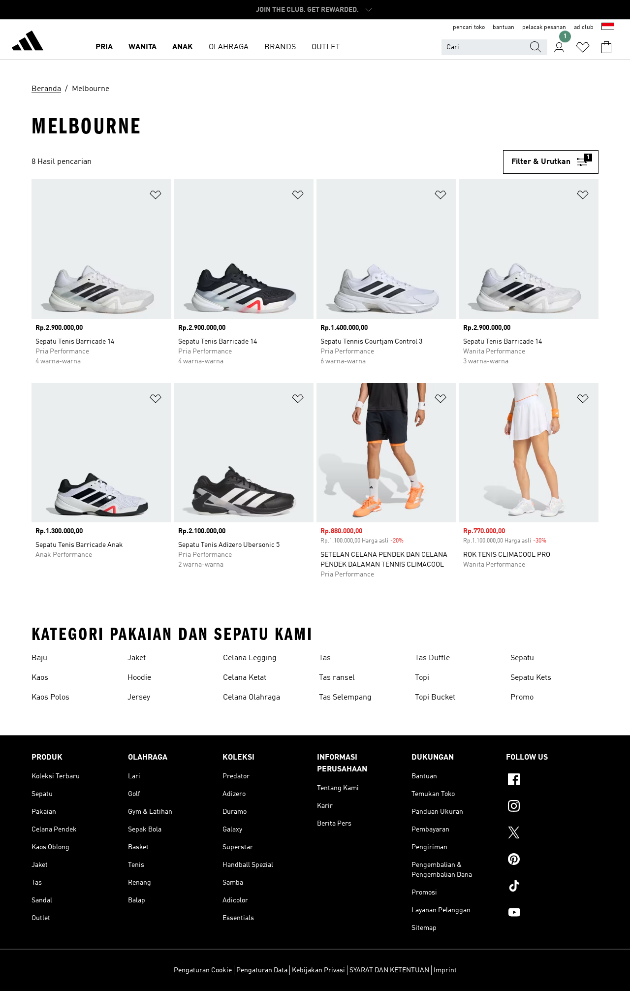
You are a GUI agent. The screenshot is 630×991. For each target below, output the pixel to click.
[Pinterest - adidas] (552, 860)
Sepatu (522, 658)
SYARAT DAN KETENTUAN (389, 970)
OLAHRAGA (229, 47)
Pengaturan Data (261, 970)
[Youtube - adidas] (552, 913)
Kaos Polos (50, 698)
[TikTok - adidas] (552, 887)
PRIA (104, 47)
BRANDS (280, 47)
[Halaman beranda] (27, 42)
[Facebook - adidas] (552, 780)
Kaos (40, 678)
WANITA (142, 47)
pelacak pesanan (544, 28)
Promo (522, 698)
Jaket (136, 658)
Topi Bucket (435, 698)
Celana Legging (250, 658)
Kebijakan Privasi (318, 970)
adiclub (584, 28)
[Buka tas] (606, 47)
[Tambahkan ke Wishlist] (155, 196)
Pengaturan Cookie (203, 970)
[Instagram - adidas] (552, 807)
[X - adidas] (552, 834)
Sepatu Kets (530, 678)
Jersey (138, 698)
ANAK (182, 47)
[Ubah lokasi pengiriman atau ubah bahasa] (608, 27)
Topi (422, 678)
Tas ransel (337, 678)
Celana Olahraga (251, 698)
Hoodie (139, 678)
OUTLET (326, 47)
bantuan (503, 28)
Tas (325, 658)
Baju (39, 658)
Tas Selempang (345, 698)
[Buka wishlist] (583, 47)
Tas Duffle (432, 658)
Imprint (445, 970)
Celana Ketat (244, 678)
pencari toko (469, 28)
